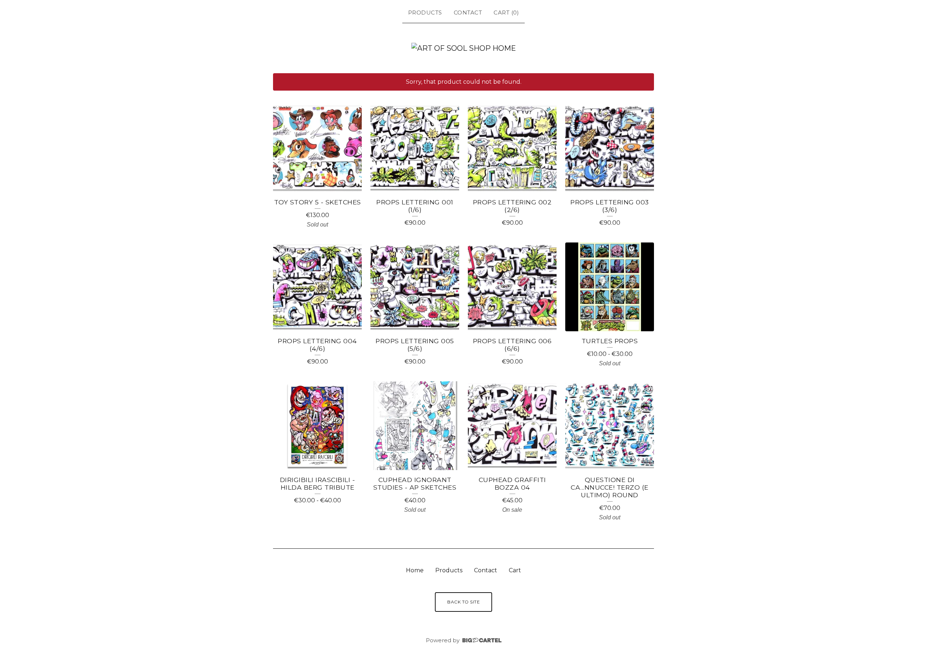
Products (425, 12)
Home (415, 570)
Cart (515, 570)
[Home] (463, 48)
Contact (468, 12)
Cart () (506, 12)
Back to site (463, 602)
